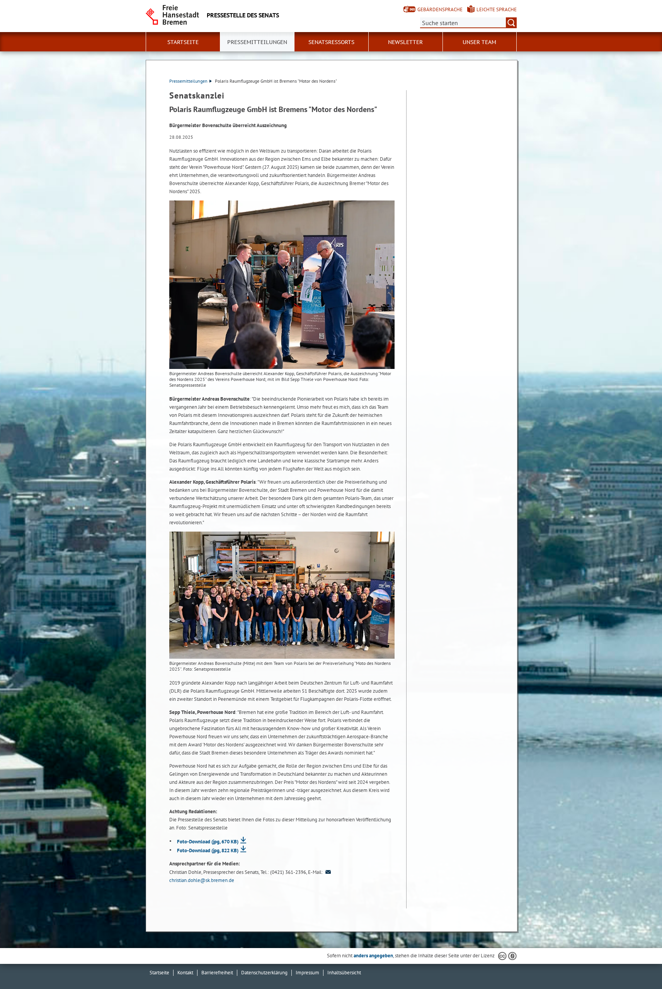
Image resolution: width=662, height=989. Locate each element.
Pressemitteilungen (188, 81)
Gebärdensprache (440, 9)
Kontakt (185, 972)
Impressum (307, 972)
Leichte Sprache (497, 9)
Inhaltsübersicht (344, 972)
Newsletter (405, 42)
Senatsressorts (331, 42)
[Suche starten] (511, 22)
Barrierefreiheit (217, 972)
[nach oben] (638, 965)
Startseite (159, 972)
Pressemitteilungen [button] (257, 42)
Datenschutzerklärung (264, 972)
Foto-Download (207, 841)
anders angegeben (373, 955)
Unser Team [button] (479, 42)
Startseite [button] (183, 42)
